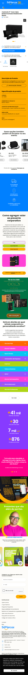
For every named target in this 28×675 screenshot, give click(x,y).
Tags (14, 242)
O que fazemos (6, 604)
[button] (13, 41)
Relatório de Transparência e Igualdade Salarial (13, 611)
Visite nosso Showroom (7, 613)
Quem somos (5, 602)
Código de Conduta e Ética (8, 618)
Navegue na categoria (17, 168)
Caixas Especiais (14, 249)
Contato (4, 622)
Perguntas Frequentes (7, 607)
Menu (3, 3)
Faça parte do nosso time (8, 615)
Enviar (21, 596)
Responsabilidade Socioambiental (10, 609)
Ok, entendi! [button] (14, 670)
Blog (3, 624)
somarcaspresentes (14, 537)
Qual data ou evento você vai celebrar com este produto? (12, 46)
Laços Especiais (14, 245)
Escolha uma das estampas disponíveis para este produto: (11, 55)
